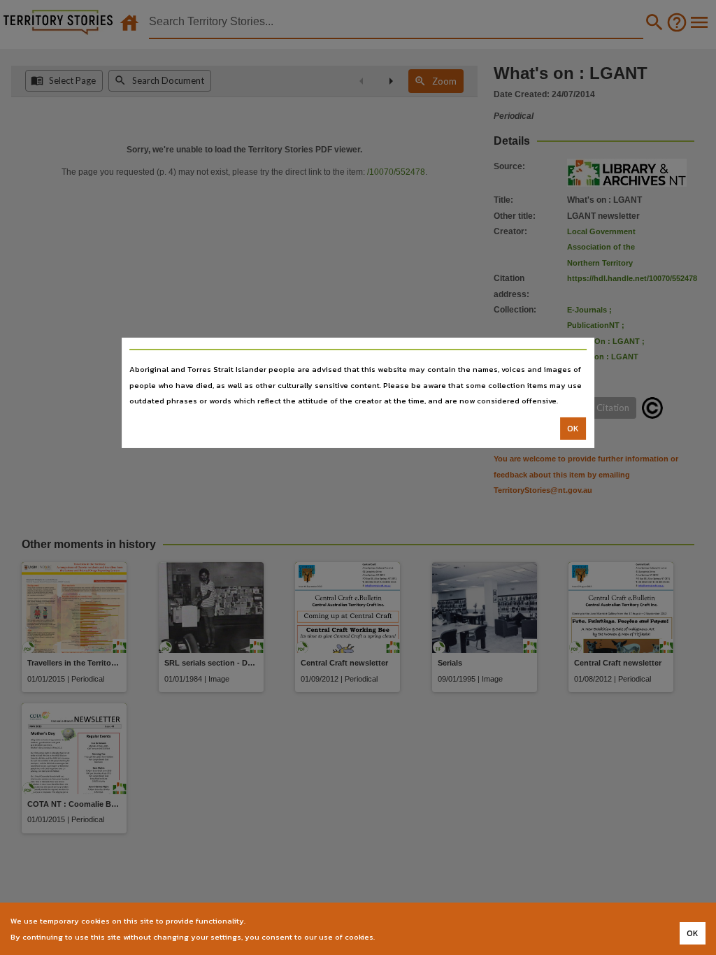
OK (573, 428)
